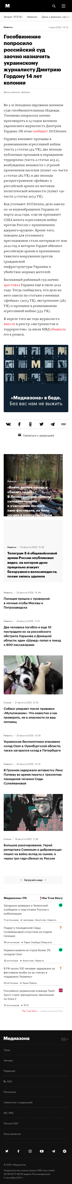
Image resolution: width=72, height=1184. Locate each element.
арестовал (12, 285)
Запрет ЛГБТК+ (13, 16)
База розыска (12, 1133)
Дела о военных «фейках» (17, 91)
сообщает (40, 131)
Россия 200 (11, 1123)
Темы (7, 1050)
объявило (58, 329)
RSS (9, 1081)
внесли (9, 324)
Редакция (9, 1071)
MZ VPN (8, 1113)
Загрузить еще (33, 879)
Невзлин (32, 16)
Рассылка (10, 1092)
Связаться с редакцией (38, 435)
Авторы (8, 1060)
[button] (63, 6)
